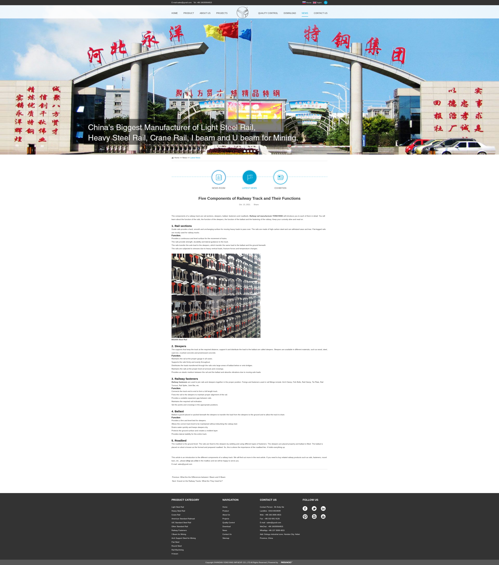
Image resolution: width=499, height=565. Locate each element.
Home (175, 13)
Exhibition (280, 188)
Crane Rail (176, 515)
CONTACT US (268, 499)
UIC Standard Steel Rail (181, 522)
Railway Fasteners (179, 530)
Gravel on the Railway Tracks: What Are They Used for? (200, 481)
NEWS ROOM (218, 188)
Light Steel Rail (178, 507)
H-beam (175, 554)
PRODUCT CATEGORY (185, 499)
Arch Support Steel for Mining (184, 538)
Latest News (195, 158)
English (319, 3)
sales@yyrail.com (184, 2)
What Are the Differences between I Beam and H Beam (202, 477)
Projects (222, 13)
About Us (205, 13)
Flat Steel (175, 542)
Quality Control (268, 13)
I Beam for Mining (179, 534)
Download (290, 13)
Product (188, 13)
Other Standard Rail (180, 526)
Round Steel (177, 546)
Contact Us (320, 13)
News (305, 13)
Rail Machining (178, 550)
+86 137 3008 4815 (276, 530)
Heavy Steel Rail (178, 511)
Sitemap (225, 538)
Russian (308, 3)
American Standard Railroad (183, 519)
